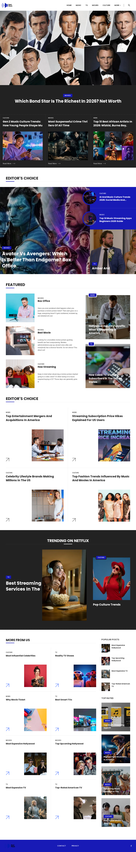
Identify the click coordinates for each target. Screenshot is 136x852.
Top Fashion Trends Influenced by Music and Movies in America (100, 478)
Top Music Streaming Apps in (114, 726)
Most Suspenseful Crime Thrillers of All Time (67, 123)
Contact (61, 846)
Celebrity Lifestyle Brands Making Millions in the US (30, 478)
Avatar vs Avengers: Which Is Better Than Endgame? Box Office (36, 260)
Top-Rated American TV (68, 787)
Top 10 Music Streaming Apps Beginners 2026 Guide (115, 220)
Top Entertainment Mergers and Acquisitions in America (29, 418)
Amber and (101, 268)
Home (69, 5)
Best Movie (44, 332)
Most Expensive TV (16, 787)
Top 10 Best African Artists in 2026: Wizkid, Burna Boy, (112, 123)
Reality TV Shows (64, 655)
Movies (95, 5)
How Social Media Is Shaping (113, 822)
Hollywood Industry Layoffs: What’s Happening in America (107, 329)
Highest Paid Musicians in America (115, 758)
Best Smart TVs (63, 699)
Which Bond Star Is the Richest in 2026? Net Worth (68, 101)
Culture (106, 5)
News (95, 118)
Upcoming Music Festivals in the (112, 790)
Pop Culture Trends (106, 604)
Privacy (75, 846)
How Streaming (47, 367)
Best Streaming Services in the (23, 586)
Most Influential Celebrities (20, 655)
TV (87, 5)
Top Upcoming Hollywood (69, 743)
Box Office (44, 301)
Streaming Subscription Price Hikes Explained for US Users (97, 418)
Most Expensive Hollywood (20, 743)
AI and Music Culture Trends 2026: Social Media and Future (114, 198)
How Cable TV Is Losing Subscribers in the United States (105, 378)
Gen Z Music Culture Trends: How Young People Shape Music (22, 125)
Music (78, 5)
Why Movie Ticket (15, 699)
